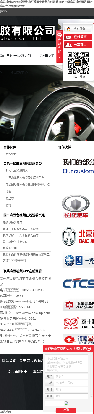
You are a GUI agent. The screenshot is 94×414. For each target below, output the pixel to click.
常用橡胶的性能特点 (15, 241)
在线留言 (80, 37)
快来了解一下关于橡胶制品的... (22, 235)
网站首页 (9, 361)
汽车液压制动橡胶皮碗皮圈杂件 (25, 177)
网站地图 (5, 412)
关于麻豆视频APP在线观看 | (42, 361)
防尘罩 (10, 198)
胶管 (8, 205)
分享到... (80, 45)
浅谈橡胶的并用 (12, 222)
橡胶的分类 (10, 248)
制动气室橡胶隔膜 (17, 170)
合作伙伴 (46, 56)
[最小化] (88, 349)
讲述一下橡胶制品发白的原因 (21, 229)
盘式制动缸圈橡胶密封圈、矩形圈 (28, 188)
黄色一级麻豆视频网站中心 (19, 59)
